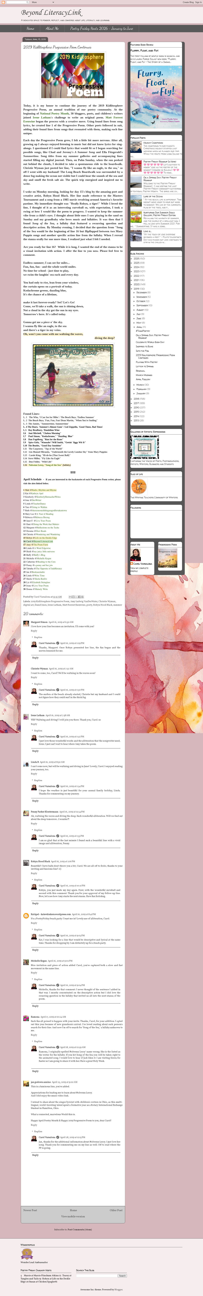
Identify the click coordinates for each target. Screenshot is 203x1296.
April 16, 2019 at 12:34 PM (72, 811)
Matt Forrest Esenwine (73, 605)
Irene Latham (54, 605)
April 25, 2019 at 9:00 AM (64, 1082)
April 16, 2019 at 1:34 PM (72, 786)
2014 (137, 416)
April (140, 327)
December (142, 292)
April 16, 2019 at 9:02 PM (60, 961)
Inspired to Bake (144, 346)
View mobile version (73, 1216)
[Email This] (70, 596)
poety (89, 605)
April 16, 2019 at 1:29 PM (72, 643)
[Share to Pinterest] (82, 596)
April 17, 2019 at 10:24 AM (53, 1017)
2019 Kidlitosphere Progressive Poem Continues (155, 356)
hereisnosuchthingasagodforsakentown (50, 510)
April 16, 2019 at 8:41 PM (84, 914)
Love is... (148, 231)
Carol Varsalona (47, 643)
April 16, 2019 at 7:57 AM (61, 668)
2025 (137, 262)
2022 (137, 275)
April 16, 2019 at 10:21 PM (72, 885)
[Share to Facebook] (79, 596)
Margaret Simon (39, 622)
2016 (137, 407)
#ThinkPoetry (143, 330)
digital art (28, 605)
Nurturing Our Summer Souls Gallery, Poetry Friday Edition (160, 214)
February (142, 389)
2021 (136, 280)
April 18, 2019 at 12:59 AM (72, 1047)
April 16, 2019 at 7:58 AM (58, 715)
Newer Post (30, 1210)
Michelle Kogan (39, 961)
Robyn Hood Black (102, 605)
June (139, 318)
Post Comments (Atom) (80, 1229)
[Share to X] (76, 596)
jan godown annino (41, 1082)
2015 (137, 411)
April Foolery (143, 379)
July (139, 314)
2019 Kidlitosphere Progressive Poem (50, 601)
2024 (137, 267)
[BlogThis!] (73, 596)
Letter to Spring (145, 366)
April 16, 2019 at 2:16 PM (63, 861)
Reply (34, 630)
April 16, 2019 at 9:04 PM (72, 985)
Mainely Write (41, 589)
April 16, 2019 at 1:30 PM (72, 690)
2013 (136, 420)
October (141, 301)
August (140, 309)
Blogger (118, 1289)
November (142, 296)
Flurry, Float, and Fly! (144, 50)
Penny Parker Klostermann (44, 811)
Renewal (140, 370)
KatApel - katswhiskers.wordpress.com (51, 914)
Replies (38, 637)
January (141, 393)
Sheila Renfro (41, 578)
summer (117, 605)
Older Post (116, 1210)
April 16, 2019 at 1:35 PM (72, 836)
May (139, 322)
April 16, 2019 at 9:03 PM (72, 935)
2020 (137, 284)
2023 (137, 271)
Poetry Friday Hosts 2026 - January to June (101, 28)
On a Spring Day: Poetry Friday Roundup (160, 179)
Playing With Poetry (146, 362)
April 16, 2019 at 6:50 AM (61, 622)
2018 (137, 398)
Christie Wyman (106, 601)
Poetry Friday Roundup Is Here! (160, 161)
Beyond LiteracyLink (51, 12)
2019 (137, 288)
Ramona (35, 1017)
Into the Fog (142, 350)
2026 (137, 258)
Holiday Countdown (153, 142)
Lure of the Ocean (153, 196)
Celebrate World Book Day (150, 342)
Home (30, 28)
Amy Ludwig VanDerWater (83, 601)
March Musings (144, 375)
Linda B (35, 762)
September (142, 305)
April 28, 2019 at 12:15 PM (72, 1137)
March (140, 384)
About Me (52, 28)
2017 (137, 403)
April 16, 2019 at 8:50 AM (52, 762)
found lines (41, 605)
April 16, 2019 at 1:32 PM (72, 736)
